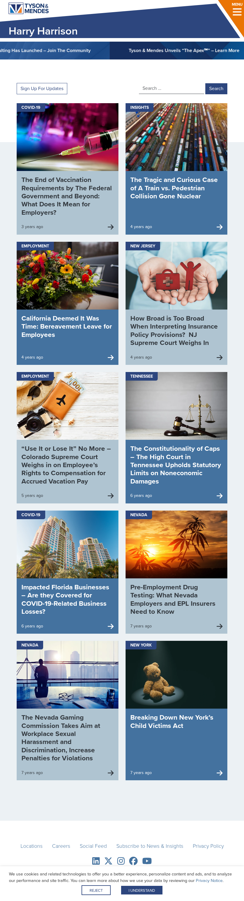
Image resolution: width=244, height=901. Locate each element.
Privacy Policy (208, 846)
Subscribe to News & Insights (149, 846)
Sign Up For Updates (42, 88)
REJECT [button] (96, 890)
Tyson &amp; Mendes (23, 9)
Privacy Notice (209, 880)
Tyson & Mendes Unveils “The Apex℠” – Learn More (162, 50)
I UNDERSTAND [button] (142, 890)
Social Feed (93, 846)
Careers (61, 846)
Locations (32, 846)
